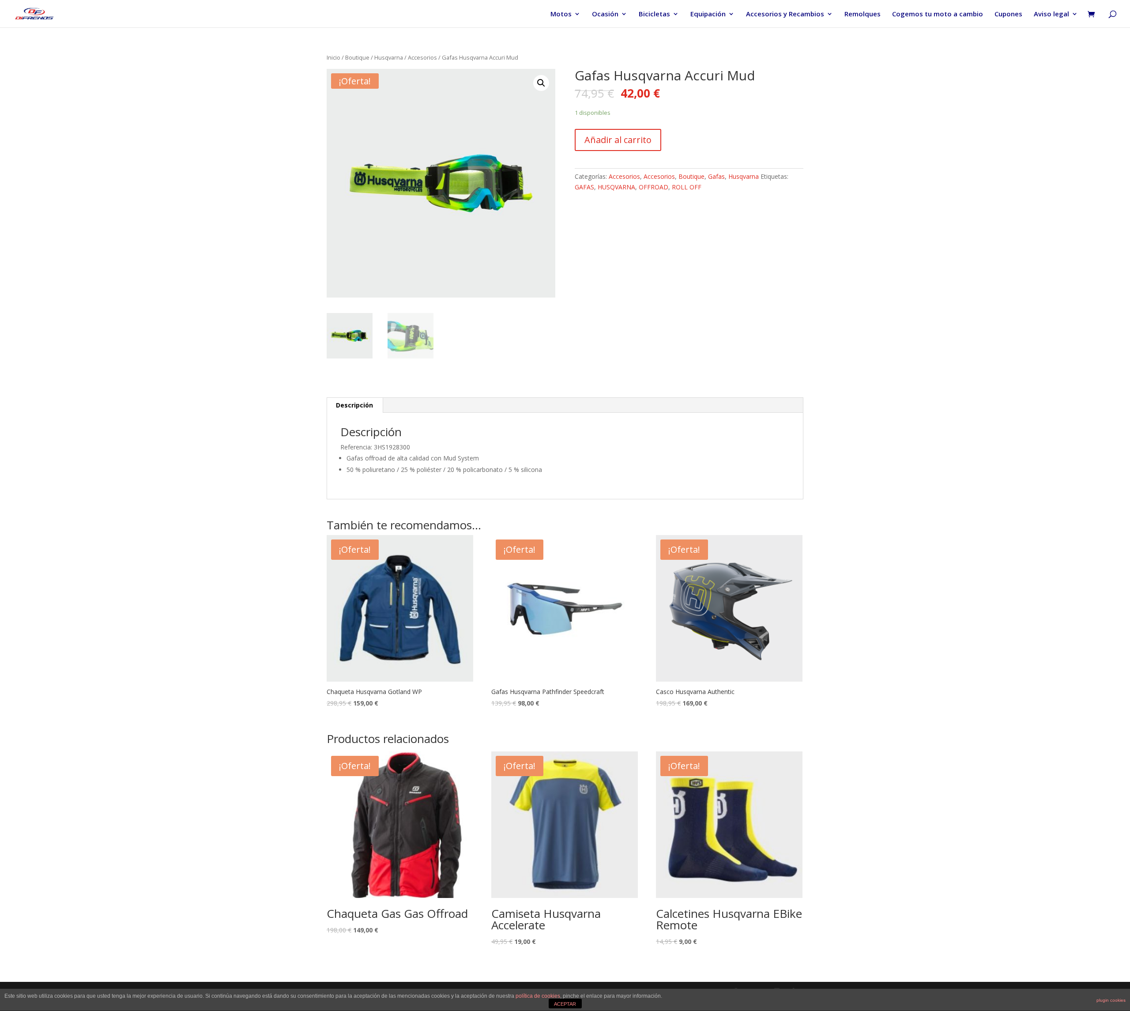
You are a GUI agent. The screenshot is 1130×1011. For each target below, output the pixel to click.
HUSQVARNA (616, 187)
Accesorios (422, 57)
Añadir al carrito (618, 140)
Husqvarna (388, 57)
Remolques (862, 14)
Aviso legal (1051, 14)
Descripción (354, 405)
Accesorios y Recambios (785, 14)
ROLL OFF (686, 187)
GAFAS (584, 187)
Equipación (708, 14)
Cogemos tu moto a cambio (937, 14)
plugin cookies (1111, 1000)
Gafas (716, 176)
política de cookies (538, 996)
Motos (561, 14)
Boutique (357, 57)
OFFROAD (653, 187)
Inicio (333, 57)
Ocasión (605, 14)
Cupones (1008, 14)
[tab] (354, 405)
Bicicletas (654, 14)
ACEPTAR (565, 1004)
